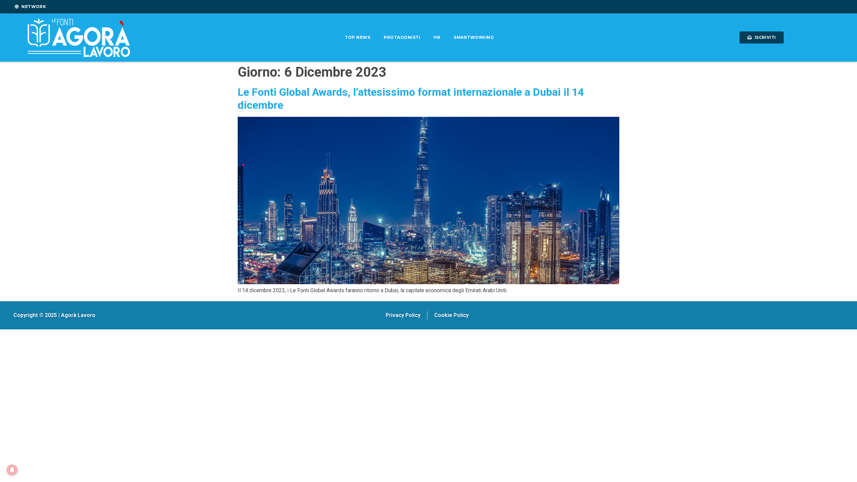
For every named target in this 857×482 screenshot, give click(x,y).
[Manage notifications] (12, 470)
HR (437, 37)
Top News (357, 37)
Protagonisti (402, 37)
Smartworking (474, 37)
